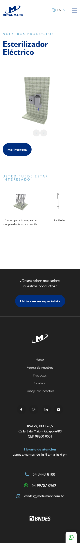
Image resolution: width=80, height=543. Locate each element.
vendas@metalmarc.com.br (44, 496)
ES (59, 10)
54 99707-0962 (44, 485)
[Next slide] (43, 133)
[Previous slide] (36, 133)
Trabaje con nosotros (40, 391)
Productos (40, 375)
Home (40, 360)
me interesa (17, 149)
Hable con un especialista (40, 301)
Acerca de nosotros (40, 367)
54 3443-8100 (44, 474)
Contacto (40, 383)
